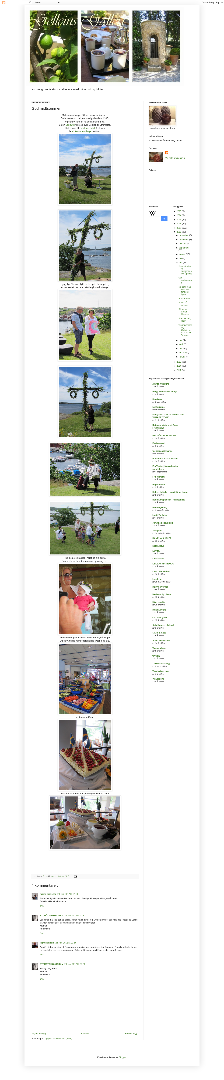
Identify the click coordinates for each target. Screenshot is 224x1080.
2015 (179, 219)
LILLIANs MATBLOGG (163, 564)
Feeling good (158, 443)
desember (184, 235)
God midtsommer (185, 280)
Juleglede (157, 530)
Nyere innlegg (39, 1033)
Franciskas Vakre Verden (164, 458)
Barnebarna (184, 298)
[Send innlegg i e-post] (75, 876)
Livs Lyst (157, 579)
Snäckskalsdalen (161, 640)
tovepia (156, 656)
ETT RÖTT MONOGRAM (51, 915)
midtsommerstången (82, 131)
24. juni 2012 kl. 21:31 (74, 915)
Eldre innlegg (131, 1033)
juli (180, 258)
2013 (179, 228)
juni (181, 262)
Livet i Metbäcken (161, 571)
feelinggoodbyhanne (162, 451)
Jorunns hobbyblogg (162, 523)
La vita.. (156, 551)
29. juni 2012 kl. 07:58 (74, 964)
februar (182, 352)
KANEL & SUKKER (162, 538)
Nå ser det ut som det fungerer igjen (184, 291)
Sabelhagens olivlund (163, 625)
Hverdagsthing (159, 507)
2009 (179, 370)
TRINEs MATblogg (161, 663)
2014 (179, 223)
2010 (179, 366)
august (182, 254)
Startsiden (85, 1033)
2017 (179, 211)
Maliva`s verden (160, 587)
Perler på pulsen (183, 303)
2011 (179, 362)
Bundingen (157, 399)
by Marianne (158, 407)
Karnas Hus (158, 546)
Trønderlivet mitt (160, 671)
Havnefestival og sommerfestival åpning (185, 270)
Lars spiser (158, 558)
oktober (183, 243)
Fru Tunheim (158, 477)
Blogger (122, 1057)
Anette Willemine (160, 384)
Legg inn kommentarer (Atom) (58, 1038)
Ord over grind (159, 617)
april (181, 344)
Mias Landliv (158, 602)
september (184, 248)
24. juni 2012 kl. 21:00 (67, 894)
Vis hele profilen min (175, 158)
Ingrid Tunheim (47, 943)
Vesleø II (70, 125)
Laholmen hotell (87, 128)
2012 (179, 232)
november (184, 239)
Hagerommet (159, 484)
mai (181, 340)
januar (182, 357)
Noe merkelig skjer (184, 319)
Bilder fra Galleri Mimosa (183, 312)
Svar (42, 906)
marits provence (48, 894)
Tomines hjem (159, 648)
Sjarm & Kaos (159, 633)
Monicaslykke (159, 610)
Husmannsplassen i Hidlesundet (168, 500)
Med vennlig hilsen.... (162, 594)
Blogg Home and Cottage (164, 391)
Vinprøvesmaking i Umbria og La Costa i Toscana (185, 330)
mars (181, 348)
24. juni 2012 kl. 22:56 (65, 943)
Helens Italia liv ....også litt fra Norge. (170, 492)
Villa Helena (158, 679)
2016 (179, 215)
